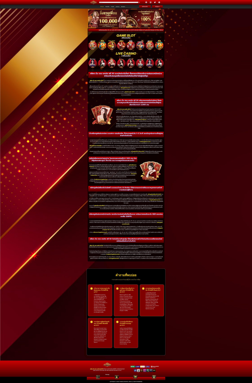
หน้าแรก (102, 6)
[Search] (139, 2)
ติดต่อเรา (123, 6)
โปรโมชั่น (107, 6)
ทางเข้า (112, 6)
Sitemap (107, 374)
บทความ (117, 6)
